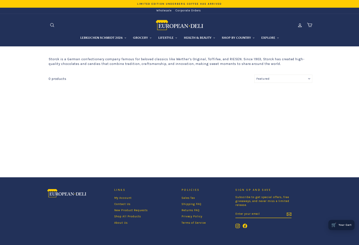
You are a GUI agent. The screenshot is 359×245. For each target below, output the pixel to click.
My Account (123, 198)
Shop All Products (127, 216)
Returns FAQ (191, 210)
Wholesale (164, 10)
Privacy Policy (192, 216)
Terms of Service (194, 222)
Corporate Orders (188, 10)
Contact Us (122, 204)
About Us (121, 222)
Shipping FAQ (191, 204)
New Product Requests (131, 210)
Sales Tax (188, 198)
